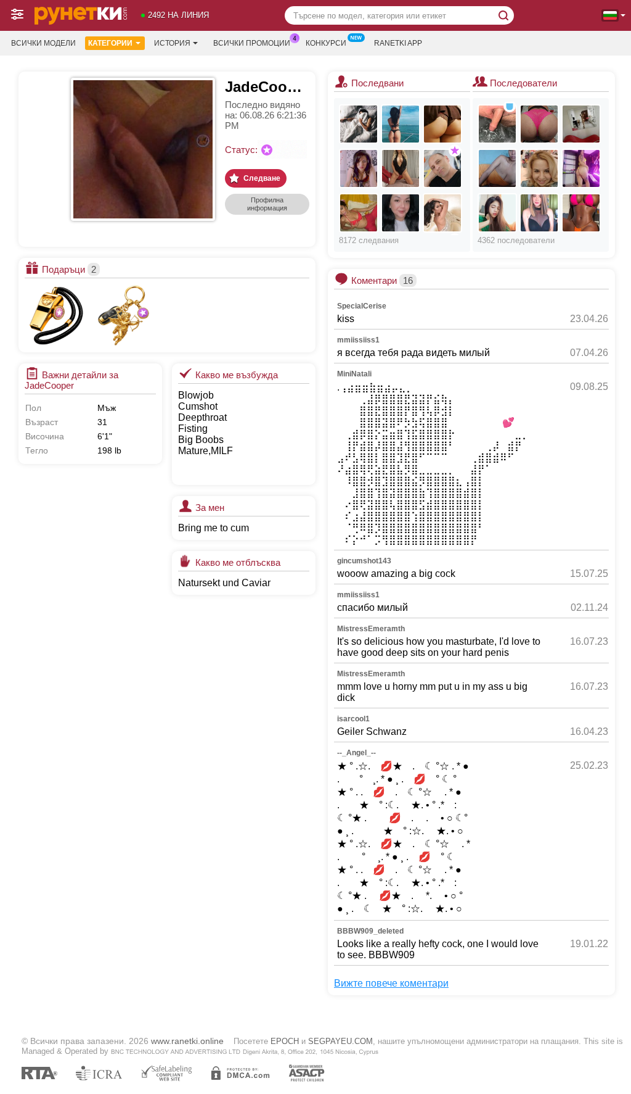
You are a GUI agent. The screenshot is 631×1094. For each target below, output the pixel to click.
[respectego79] (442, 168)
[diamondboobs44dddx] (497, 168)
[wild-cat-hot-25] (581, 124)
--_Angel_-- (356, 752)
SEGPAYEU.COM (340, 1041)
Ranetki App (398, 43)
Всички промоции (251, 43)
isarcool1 (353, 719)
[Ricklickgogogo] (497, 124)
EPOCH (285, 1041)
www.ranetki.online (187, 1041)
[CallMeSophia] (358, 213)
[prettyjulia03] (442, 213)
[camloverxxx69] (358, 124)
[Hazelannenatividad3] (539, 213)
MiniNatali (354, 374)
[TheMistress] (400, 213)
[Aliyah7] (581, 213)
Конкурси (326, 43)
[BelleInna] (539, 168)
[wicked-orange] (581, 168)
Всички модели (43, 43)
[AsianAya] (497, 213)
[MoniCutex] (442, 124)
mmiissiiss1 (358, 340)
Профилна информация (267, 204)
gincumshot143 (364, 561)
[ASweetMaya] (400, 124)
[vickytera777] (358, 168)
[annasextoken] (539, 124)
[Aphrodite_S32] (400, 168)
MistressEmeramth (371, 628)
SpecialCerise (361, 306)
